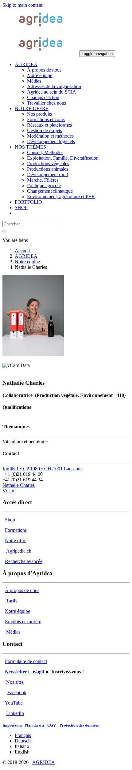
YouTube (14, 702)
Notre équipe (17, 611)
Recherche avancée (23, 561)
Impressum (12, 725)
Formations (16, 530)
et (24, 671)
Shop (10, 519)
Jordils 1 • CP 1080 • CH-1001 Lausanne (42, 468)
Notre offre (15, 540)
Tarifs (11, 600)
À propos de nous (22, 590)
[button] (26, 64)
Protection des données (79, 725)
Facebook (16, 692)
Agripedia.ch (18, 550)
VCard (9, 490)
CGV (51, 725)
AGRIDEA (43, 762)
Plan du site (35, 725)
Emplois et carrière (23, 621)
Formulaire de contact (26, 661)
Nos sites (15, 682)
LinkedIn (15, 713)
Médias (13, 632)
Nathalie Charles (18, 485)
